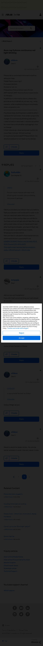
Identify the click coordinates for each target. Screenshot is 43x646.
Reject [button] (21, 333)
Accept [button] (21, 338)
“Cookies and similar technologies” (17, 328)
